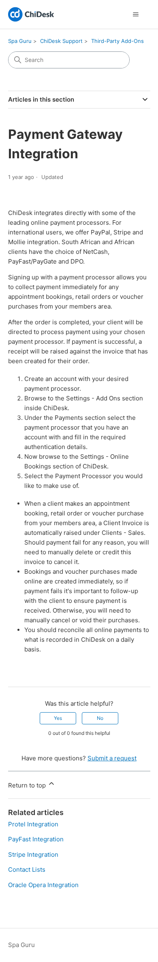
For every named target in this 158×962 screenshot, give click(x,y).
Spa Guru (20, 41)
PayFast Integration (36, 839)
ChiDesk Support (61, 41)
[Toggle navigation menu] (136, 14)
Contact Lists (26, 869)
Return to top (27, 785)
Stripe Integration (33, 854)
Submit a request (112, 758)
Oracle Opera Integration (43, 885)
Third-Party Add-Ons (117, 41)
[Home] (31, 14)
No (100, 718)
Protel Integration (33, 824)
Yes (58, 718)
